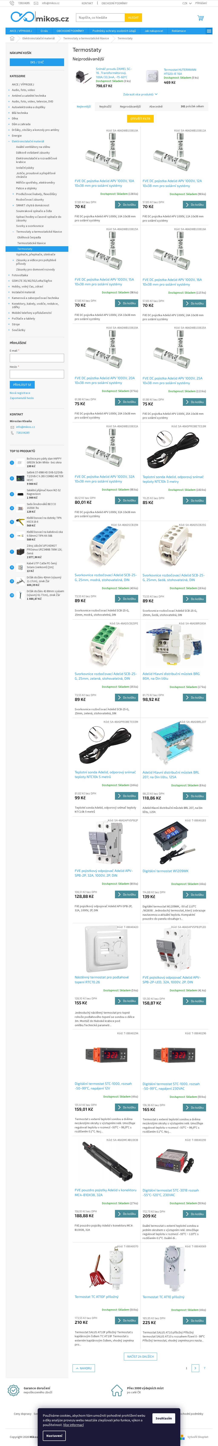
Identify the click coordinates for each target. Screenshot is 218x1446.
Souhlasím (164, 1418)
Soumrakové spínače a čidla (34, 211)
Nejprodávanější (130, 107)
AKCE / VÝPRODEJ (23, 84)
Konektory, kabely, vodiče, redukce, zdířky (35, 306)
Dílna (15, 118)
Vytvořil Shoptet (198, 1437)
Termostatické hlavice (31, 243)
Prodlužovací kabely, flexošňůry (36, 194)
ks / (37, 62)
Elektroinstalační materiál (28, 141)
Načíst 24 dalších (140, 1356)
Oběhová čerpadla (29, 237)
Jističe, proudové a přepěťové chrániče (36, 175)
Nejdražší (105, 107)
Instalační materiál (23, 292)
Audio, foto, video (23, 90)
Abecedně (156, 107)
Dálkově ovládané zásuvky (33, 153)
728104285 (23, 433)
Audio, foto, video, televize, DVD (32, 101)
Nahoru (86, 1368)
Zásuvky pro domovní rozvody (35, 269)
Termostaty (24, 249)
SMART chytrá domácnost (32, 205)
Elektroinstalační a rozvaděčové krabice (36, 160)
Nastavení (54, 1435)
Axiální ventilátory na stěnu (33, 147)
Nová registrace (20, 393)
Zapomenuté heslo (22, 398)
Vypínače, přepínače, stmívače (35, 254)
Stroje (16, 324)
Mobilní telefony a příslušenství (32, 313)
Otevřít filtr (140, 118)
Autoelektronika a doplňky (28, 107)
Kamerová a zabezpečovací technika (35, 298)
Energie (17, 136)
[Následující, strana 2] (195, 1368)
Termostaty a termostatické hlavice (39, 232)
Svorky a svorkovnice (30, 226)
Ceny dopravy (23, 1414)
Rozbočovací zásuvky (30, 200)
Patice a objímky (26, 188)
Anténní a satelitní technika (29, 96)
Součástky (18, 330)
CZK (185, 3)
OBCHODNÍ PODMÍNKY (115, 3)
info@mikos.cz (25, 427)
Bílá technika (20, 113)
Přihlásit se (22, 384)
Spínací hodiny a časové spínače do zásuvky (38, 219)
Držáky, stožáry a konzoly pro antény (35, 130)
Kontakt (87, 3)
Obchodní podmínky (190, 1414)
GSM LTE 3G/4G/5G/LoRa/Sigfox (32, 281)
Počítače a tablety (23, 319)
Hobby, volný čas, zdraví (27, 286)
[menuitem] (21, 31)
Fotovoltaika (20, 275)
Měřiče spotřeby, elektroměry (35, 183)
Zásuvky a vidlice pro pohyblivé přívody (36, 262)
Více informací (73, 1425)
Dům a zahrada (21, 124)
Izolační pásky (25, 168)
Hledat (133, 17)
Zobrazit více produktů (138, 94)
